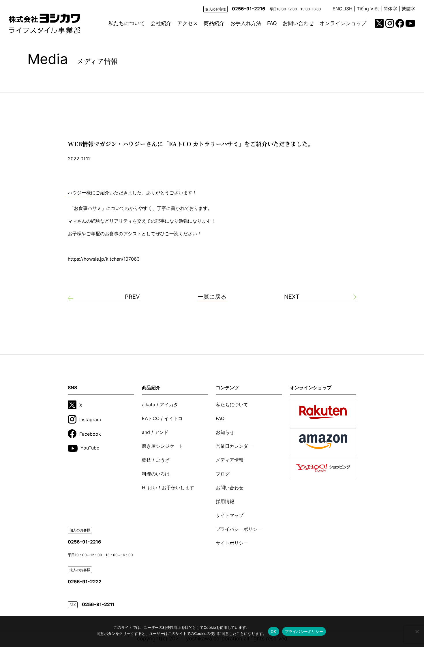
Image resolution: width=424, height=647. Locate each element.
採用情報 (225, 501)
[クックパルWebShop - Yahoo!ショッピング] (323, 468)
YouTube (89, 448)
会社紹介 (161, 23)
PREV (132, 296)
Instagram (90, 419)
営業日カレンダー (234, 446)
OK (273, 631)
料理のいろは (156, 474)
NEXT (291, 296)
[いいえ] (417, 631)
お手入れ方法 (245, 23)
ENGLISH (342, 9)
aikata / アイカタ (160, 404)
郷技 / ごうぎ (156, 460)
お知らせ (225, 432)
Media (72, 58)
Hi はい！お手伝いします (168, 487)
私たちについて (126, 23)
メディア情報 (229, 460)
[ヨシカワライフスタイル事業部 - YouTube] (410, 23)
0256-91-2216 (248, 9)
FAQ (272, 23)
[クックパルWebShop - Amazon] (323, 441)
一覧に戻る (212, 296)
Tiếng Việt (368, 9)
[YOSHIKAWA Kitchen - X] (379, 23)
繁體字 (408, 9)
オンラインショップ (343, 23)
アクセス (187, 23)
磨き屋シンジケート (162, 446)
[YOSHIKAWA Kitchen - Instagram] (389, 23)
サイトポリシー (232, 543)
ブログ (223, 474)
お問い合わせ (298, 23)
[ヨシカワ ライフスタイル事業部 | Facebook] (399, 23)
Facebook (90, 434)
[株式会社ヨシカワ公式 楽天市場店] (323, 412)
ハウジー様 (79, 192)
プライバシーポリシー (239, 529)
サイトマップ (229, 515)
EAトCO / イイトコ (162, 418)
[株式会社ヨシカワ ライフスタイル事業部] (44, 23)
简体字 (390, 9)
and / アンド (155, 432)
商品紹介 (214, 23)
